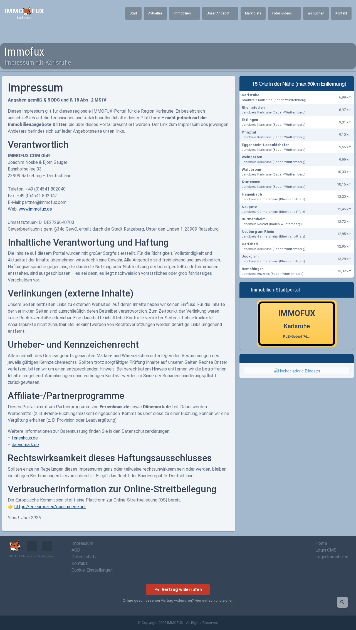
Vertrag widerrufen (182, 589)
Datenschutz (84, 556)
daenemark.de (25, 444)
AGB (75, 550)
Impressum (82, 543)
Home (321, 543)
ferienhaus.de (25, 438)
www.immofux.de (35, 209)
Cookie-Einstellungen (92, 570)
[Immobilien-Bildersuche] (342, 602)
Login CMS (326, 550)
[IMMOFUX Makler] (297, 370)
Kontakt (79, 563)
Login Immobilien (331, 556)
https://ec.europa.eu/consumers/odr (50, 506)
